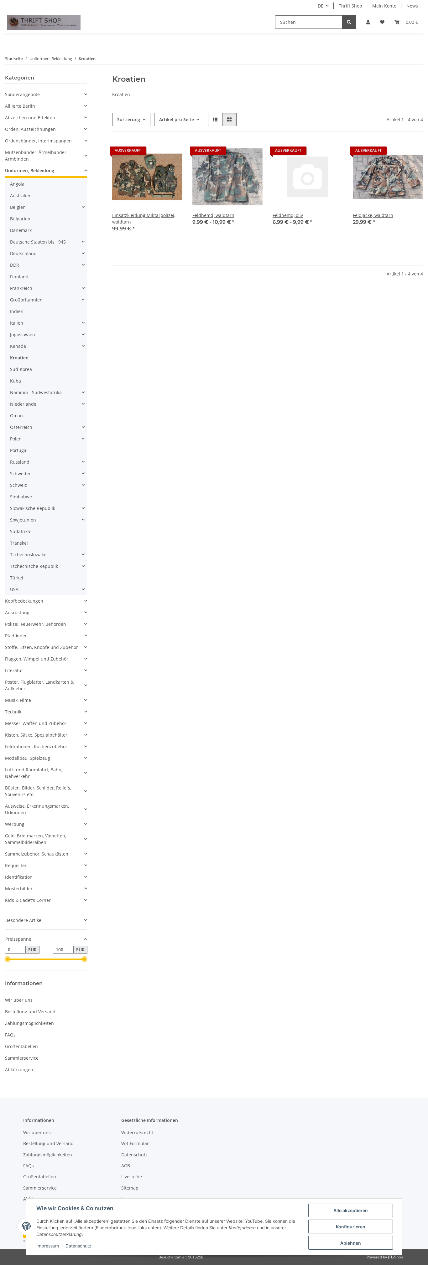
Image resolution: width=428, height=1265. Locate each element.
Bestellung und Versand (30, 1012)
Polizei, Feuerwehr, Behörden (35, 624)
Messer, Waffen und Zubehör (35, 723)
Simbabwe (21, 497)
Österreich (21, 427)
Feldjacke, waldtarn (373, 215)
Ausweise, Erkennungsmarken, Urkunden (37, 809)
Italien (16, 323)
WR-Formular (135, 1143)
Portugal (19, 450)
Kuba (15, 381)
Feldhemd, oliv (288, 215)
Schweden (21, 473)
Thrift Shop (350, 6)
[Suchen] (349, 22)
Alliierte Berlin (20, 106)
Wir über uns (19, 1000)
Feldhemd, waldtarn (213, 215)
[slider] (7, 959)
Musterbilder (19, 889)
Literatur (14, 670)
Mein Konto (384, 6)
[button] (368, 22)
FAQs (10, 1035)
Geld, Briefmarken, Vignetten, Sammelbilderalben (35, 839)
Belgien (18, 207)
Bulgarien (20, 219)
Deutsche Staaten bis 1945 (38, 242)
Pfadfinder (16, 636)
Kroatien (19, 358)
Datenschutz (78, 1245)
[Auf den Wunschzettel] (172, 152)
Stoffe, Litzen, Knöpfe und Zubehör (41, 647)
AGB (125, 1166)
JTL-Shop (395, 1257)
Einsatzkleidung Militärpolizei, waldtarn (143, 218)
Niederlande (23, 404)
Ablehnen (350, 1243)
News (412, 6)
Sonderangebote (22, 94)
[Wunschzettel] (382, 22)
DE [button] (320, 6)
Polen (16, 439)
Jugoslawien (22, 334)
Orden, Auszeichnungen (30, 129)
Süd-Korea (21, 369)
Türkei (16, 578)
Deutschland (23, 253)
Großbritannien (26, 300)
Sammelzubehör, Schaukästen (36, 854)
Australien (21, 195)
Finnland (19, 277)
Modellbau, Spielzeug (27, 758)
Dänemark (21, 230)
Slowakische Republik (32, 508)
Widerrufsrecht (137, 1132)
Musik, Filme (18, 700)
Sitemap (129, 1188)
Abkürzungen (19, 1069)
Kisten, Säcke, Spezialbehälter (36, 735)
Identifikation (19, 877)
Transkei (19, 543)
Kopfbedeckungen (24, 601)
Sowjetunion (23, 520)
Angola (17, 184)
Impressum (47, 1245)
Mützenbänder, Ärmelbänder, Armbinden (36, 155)
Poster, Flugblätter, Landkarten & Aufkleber (39, 685)
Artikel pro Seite (176, 119)
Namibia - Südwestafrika (36, 392)
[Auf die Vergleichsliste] (155, 152)
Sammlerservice (22, 1058)
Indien (16, 311)
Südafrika (20, 531)
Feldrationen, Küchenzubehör (36, 746)
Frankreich (21, 288)
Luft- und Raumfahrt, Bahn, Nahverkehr (33, 773)
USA (14, 589)
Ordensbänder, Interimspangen (38, 141)
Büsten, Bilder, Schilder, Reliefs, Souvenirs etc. (38, 791)
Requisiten (16, 865)
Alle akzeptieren (350, 1210)
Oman (16, 416)
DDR (14, 265)
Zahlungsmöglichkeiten (29, 1023)
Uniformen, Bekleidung (29, 170)
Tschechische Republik (34, 566)
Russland (19, 462)
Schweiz (18, 485)
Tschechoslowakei (29, 555)
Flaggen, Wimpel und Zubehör (36, 659)
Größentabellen (21, 1046)
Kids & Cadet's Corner (28, 900)
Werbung (14, 824)
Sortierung (128, 119)
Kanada (18, 346)
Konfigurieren (350, 1226)
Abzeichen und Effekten (30, 118)
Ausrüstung (17, 612)
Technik (13, 712)
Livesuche (131, 1177)
